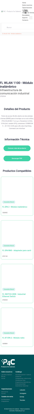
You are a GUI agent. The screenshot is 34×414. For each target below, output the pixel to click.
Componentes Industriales (23, 378)
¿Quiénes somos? (6, 374)
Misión (3, 376)
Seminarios (4, 391)
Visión (3, 378)
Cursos (3, 393)
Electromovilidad (20, 384)
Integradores (5, 401)
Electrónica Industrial (22, 386)
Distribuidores (5, 399)
